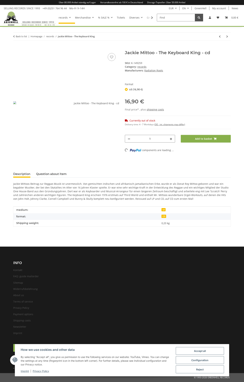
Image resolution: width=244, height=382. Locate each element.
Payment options (23, 314)
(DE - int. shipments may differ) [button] (169, 124)
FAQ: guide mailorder (26, 276)
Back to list (21, 36)
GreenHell (200, 8)
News (235, 8)
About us (18, 295)
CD (164, 216)
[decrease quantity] (129, 138)
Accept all (200, 350)
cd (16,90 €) (136, 89)
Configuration (199, 360)
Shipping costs (22, 320)
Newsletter (19, 326)
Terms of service (23, 301)
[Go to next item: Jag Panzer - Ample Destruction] (227, 36)
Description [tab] (21, 174)
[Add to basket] (16, 48)
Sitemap (18, 282)
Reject (200, 369)
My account (219, 8)
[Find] (199, 17)
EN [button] (184, 8)
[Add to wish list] (112, 57)
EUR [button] (171, 8)
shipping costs (155, 109)
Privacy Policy (41, 371)
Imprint (25, 371)
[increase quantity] (171, 138)
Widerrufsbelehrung (25, 289)
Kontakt (17, 270)
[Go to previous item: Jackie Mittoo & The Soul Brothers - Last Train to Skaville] (219, 36)
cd (164, 209)
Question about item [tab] (51, 174)
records (141, 66)
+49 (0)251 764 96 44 (55, 8)
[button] (210, 17)
